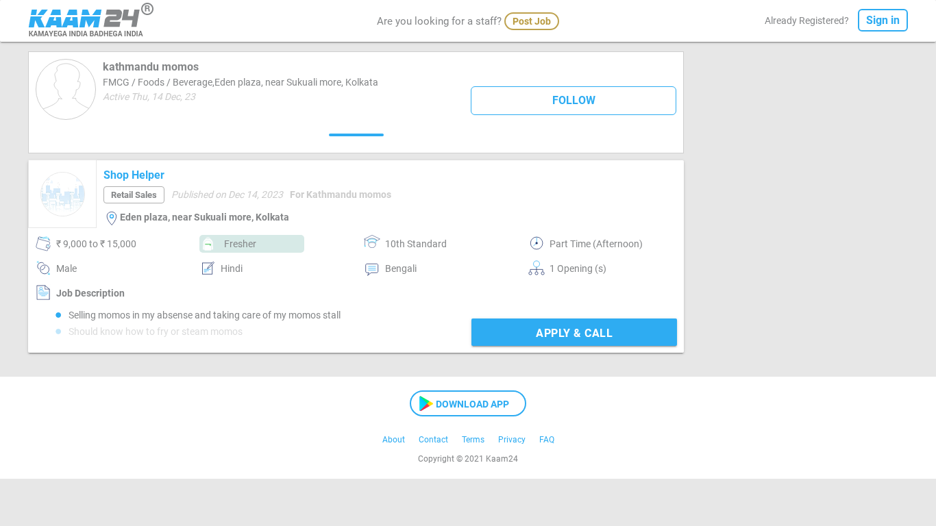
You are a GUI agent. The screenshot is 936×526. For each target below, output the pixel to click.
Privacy (512, 439)
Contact (433, 439)
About (393, 439)
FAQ (546, 439)
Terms (473, 439)
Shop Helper (133, 174)
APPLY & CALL (574, 333)
